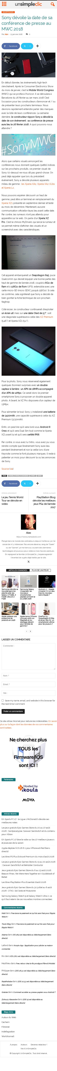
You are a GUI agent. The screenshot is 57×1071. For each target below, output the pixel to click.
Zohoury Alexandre (9, 1000)
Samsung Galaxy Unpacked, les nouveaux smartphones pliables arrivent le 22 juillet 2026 (27, 594)
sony (40, 476)
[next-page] (30, 631)
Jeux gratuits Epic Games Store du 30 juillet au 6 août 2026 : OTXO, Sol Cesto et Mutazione (27, 889)
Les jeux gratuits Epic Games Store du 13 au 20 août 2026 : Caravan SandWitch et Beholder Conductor (28, 863)
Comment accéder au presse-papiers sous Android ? (34, 992)
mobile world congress (18, 476)
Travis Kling (6, 924)
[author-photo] (28, 522)
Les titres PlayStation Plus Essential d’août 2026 (24, 882)
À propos (13, 1045)
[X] (28, 562)
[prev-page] (26, 631)
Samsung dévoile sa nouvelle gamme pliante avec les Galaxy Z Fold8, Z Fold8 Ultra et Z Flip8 (10, 594)
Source (5, 469)
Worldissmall (8, 1036)
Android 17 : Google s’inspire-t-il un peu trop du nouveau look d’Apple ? (46, 592)
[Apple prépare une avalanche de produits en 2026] (10, 608)
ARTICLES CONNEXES (18, 570)
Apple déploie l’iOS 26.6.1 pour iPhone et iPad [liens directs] (26, 850)
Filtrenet (6, 1027)
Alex (6, 34)
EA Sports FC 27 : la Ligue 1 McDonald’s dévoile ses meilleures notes (25, 821)
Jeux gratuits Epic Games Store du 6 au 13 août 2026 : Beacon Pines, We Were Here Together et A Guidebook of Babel (28, 873)
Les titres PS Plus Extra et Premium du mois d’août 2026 (28, 856)
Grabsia (5, 992)
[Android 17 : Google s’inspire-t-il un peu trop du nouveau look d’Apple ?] (46, 581)
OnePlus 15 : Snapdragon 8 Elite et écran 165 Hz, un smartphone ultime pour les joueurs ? (46, 620)
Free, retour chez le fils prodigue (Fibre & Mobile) (35, 964)
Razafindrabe (7, 982)
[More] (37, 46)
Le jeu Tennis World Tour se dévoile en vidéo (12, 500)
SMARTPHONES (8, 12)
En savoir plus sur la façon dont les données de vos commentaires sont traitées (28, 724)
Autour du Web (9, 1017)
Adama (4, 935)
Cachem (6, 1022)
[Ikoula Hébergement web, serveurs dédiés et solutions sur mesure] (28, 788)
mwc (33, 476)
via (11, 469)
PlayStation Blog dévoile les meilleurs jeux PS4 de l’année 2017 (44, 502)
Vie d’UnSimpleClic (29, 1049)
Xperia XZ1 (7, 203)
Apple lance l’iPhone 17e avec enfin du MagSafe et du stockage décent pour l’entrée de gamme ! (28, 621)
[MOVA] (28, 799)
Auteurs (24, 1045)
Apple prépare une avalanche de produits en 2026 (9, 618)
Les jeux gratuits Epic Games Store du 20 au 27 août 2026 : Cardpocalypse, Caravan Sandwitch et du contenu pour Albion (28, 831)
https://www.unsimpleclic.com (28, 537)
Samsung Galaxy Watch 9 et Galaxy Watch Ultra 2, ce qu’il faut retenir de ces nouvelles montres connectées (27, 897)
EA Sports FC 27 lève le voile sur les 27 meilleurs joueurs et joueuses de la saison (28, 841)
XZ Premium (46, 317)
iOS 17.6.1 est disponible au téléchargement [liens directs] (32, 956)
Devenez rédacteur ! (39, 1045)
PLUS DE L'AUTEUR (40, 570)
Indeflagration (8, 1031)
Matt (3, 913)
